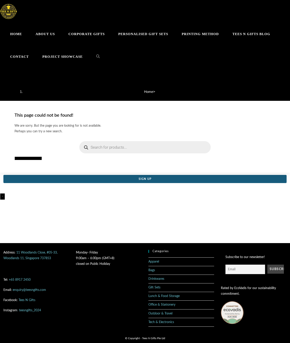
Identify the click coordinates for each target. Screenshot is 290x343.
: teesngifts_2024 (29, 310)
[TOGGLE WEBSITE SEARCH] (97, 56)
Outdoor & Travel (160, 313)
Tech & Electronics (161, 322)
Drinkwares (156, 278)
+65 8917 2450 (20, 279)
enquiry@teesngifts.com (29, 290)
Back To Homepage (28, 158)
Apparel (153, 261)
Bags (151, 270)
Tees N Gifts (27, 300)
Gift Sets (154, 287)
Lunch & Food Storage (164, 296)
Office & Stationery (161, 304)
